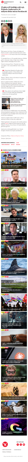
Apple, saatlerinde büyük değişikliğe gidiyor (12, 344)
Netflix (6, 123)
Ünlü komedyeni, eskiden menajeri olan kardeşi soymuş (13, 184)
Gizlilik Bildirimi (17, 449)
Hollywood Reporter (15, 135)
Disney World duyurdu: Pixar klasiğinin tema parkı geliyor (13, 255)
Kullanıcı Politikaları (6, 451)
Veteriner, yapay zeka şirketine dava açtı (13, 398)
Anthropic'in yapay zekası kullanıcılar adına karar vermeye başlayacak (12, 361)
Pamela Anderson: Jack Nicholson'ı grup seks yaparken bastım (18, 105)
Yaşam (6, 152)
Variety (22, 135)
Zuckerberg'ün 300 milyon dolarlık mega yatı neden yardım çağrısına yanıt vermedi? (13, 379)
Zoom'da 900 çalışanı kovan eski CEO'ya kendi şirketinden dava (13, 237)
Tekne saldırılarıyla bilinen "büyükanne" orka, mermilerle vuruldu (13, 273)
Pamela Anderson (5, 54)
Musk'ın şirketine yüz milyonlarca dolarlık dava (12, 290)
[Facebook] (18, 444)
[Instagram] (24, 444)
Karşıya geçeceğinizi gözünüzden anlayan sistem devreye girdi (11, 166)
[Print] (11, 21)
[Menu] (25, 2)
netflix (12, 144)
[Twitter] (21, 444)
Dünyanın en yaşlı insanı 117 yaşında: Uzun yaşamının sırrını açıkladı (12, 201)
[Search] (20, 2)
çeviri (17, 142)
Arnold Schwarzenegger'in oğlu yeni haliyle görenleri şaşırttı (12, 219)
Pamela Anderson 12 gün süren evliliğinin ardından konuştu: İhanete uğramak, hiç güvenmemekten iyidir (17, 100)
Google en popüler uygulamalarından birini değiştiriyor (12, 433)
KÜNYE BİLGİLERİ (6, 449)
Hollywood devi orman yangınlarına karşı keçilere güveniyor (14, 415)
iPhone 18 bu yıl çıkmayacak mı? (11, 309)
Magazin (18, 144)
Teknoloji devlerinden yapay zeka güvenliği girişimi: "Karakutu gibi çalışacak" (11, 325)
